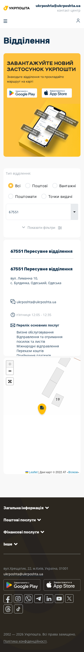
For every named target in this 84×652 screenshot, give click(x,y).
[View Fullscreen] (9, 381)
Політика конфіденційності (25, 641)
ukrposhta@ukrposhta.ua (36, 302)
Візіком (73, 472)
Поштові (40, 185)
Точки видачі (60, 196)
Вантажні (67, 185)
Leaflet (33, 472)
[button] (42, 409)
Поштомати (26, 196)
